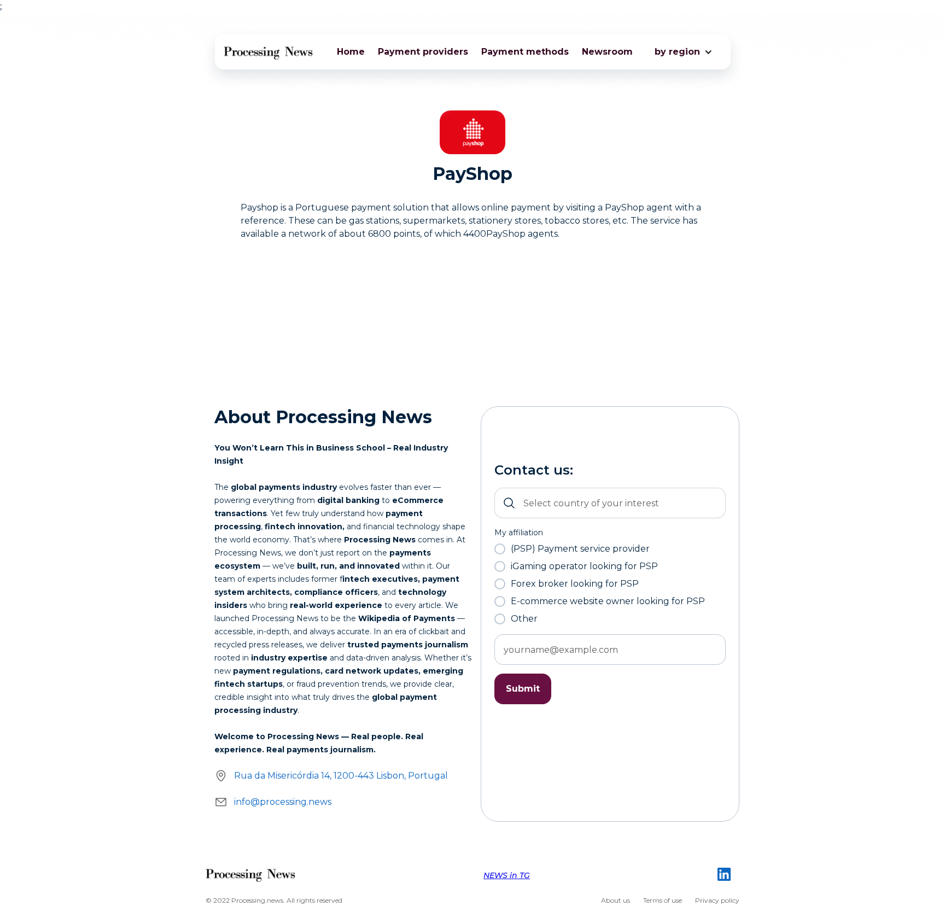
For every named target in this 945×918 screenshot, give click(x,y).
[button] (677, 51)
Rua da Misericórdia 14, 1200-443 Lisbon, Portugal (341, 775)
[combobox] (610, 503)
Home (351, 51)
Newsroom (607, 51)
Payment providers (423, 51)
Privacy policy (717, 900)
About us (615, 900)
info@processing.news (282, 802)
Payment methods (525, 51)
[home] (269, 52)
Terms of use (662, 900)
